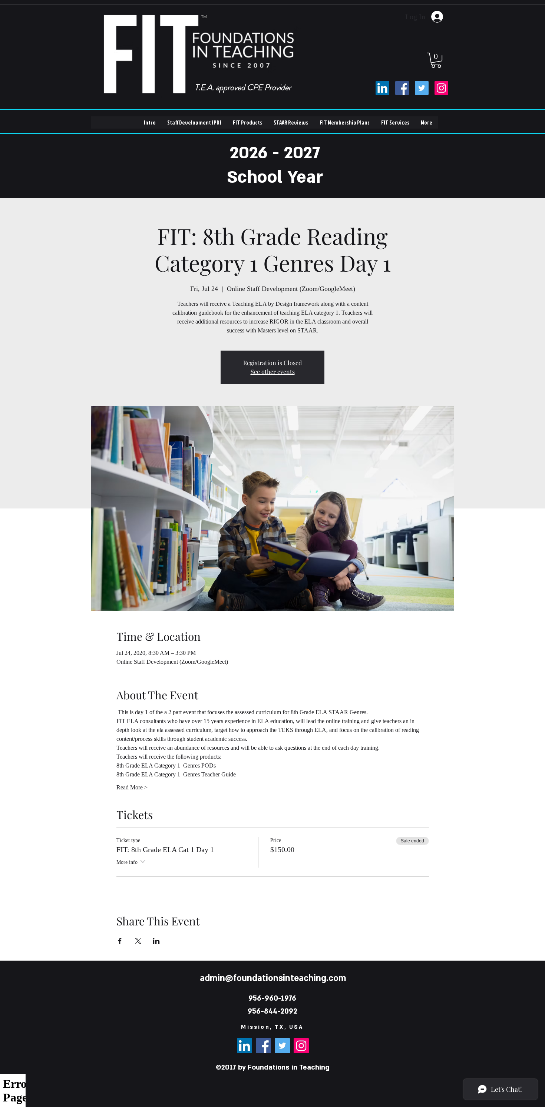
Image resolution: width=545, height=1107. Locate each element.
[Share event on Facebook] (119, 941)
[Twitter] (422, 88)
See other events (273, 371)
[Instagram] (441, 88)
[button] (436, 60)
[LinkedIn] (382, 88)
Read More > (132, 787)
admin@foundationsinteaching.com (273, 978)
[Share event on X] (138, 941)
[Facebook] (402, 88)
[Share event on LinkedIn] (156, 941)
